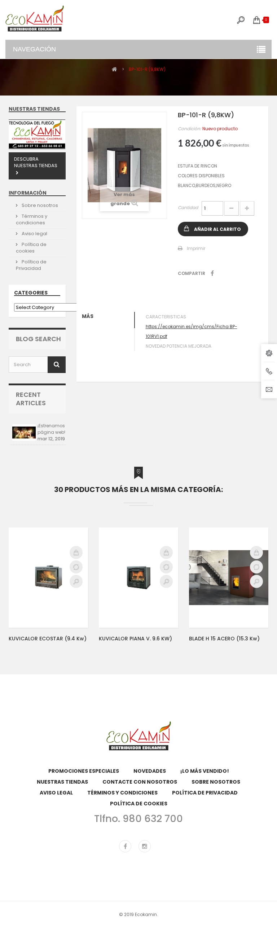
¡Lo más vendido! (204, 771)
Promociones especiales (83, 771)
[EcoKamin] (34, 18)
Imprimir (196, 248)
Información (28, 192)
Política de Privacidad (31, 265)
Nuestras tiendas (34, 109)
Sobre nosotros (39, 205)
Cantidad (188, 207)
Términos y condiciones (31, 219)
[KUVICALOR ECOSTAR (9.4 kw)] (48, 577)
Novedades (149, 771)
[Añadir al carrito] (76, 552)
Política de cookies (31, 247)
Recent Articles (31, 398)
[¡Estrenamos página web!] (24, 432)
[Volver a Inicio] (114, 68)
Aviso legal (34, 233)
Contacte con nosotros (139, 781)
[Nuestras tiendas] (37, 134)
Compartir (212, 273)
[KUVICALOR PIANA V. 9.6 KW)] (138, 577)
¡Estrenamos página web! (51, 429)
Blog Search (38, 338)
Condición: (189, 129)
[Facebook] (125, 846)
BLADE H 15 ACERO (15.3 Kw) (224, 638)
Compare (76, 566)
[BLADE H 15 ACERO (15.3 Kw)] (228, 577)
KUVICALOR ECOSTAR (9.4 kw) (48, 638)
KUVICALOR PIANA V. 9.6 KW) (135, 638)
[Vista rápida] (76, 581)
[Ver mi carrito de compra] (256, 20)
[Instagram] (144, 846)
